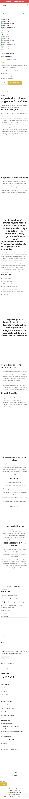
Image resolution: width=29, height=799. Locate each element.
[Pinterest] (14, 677)
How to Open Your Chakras (8, 708)
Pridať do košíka (15, 82)
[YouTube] (4, 677)
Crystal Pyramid (5, 694)
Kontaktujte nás (7, 736)
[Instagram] (6, 677)
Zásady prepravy (7, 728)
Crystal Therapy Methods (7, 715)
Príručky (5, 743)
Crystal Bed (4, 691)
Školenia (5, 746)
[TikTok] (11, 677)
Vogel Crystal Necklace (7, 698)
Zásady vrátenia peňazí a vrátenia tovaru (13, 731)
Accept (4, 784)
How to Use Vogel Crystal (7, 705)
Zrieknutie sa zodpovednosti (10, 734)
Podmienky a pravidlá (8, 723)
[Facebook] (9, 677)
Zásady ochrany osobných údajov (11, 726)
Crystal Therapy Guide (7, 711)
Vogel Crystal (4, 688)
